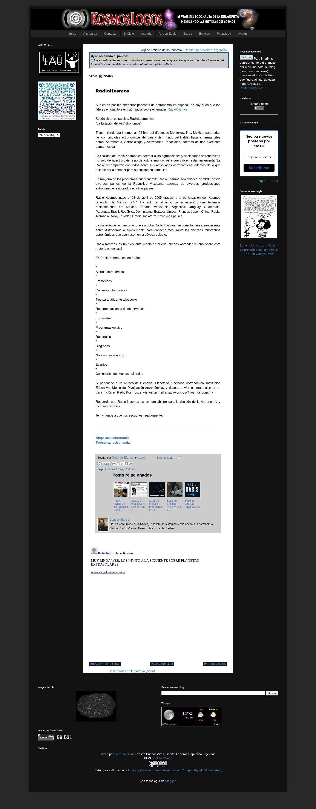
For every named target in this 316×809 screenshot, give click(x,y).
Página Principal (162, 663)
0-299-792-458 (162, 758)
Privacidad (224, 33)
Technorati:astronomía (113, 442)
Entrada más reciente (105, 663)
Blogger (170, 781)
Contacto (110, 33)
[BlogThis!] (118, 464)
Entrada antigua (215, 663)
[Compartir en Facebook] (126, 464)
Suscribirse (259, 168)
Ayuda (242, 33)
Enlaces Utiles (114, 469)
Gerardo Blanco (125, 754)
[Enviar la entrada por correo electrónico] (179, 457)
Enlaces (204, 33)
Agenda (146, 33)
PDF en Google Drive (259, 253)
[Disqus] (158, 599)
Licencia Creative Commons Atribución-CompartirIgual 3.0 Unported (174, 770)
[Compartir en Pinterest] (130, 464)
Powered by (248, 181)
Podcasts (131, 469)
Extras (187, 33)
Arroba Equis (167, 33)
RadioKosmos (178, 109)
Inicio (72, 33)
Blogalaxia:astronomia (112, 438)
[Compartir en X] (122, 464)
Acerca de (90, 33)
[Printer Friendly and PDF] (104, 464)
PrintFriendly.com (251, 88)
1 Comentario (165, 457)
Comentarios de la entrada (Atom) (132, 671)
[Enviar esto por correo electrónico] (114, 464)
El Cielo (129, 33)
